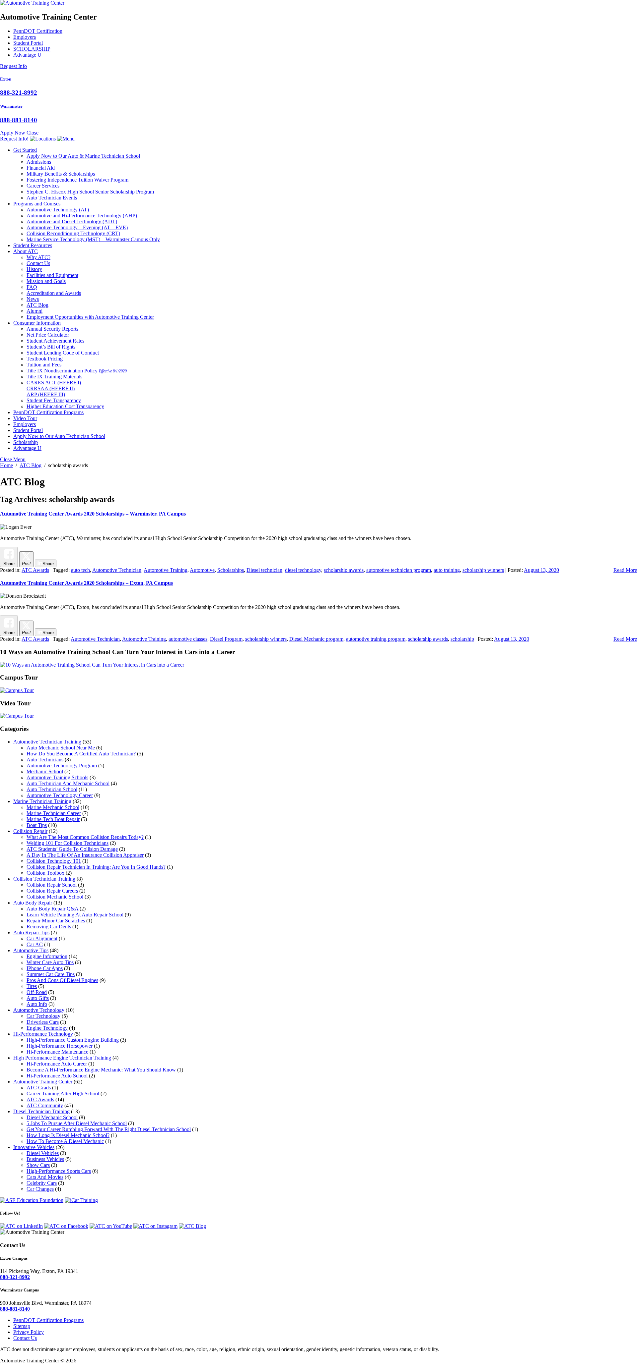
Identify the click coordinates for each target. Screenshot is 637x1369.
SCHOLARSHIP (31, 49)
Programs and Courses (36, 203)
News (33, 299)
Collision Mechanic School (55, 897)
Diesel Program (226, 639)
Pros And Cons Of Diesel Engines (62, 980)
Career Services (43, 186)
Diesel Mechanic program (316, 639)
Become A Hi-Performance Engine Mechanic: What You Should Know (101, 1069)
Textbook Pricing (45, 358)
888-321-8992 (18, 92)
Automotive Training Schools (57, 777)
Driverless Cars (43, 1022)
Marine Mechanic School (53, 807)
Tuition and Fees (44, 364)
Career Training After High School (63, 1093)
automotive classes (188, 639)
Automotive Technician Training (47, 741)
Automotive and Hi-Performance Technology (82, 215)
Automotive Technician (116, 570)
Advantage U (27, 55)
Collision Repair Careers (52, 891)
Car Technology (43, 1016)
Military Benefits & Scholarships (61, 174)
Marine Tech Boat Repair (53, 819)
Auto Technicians (45, 759)
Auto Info (37, 1004)
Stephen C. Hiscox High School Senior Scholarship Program (90, 191)
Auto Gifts (38, 998)
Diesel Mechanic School (52, 1117)
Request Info (13, 66)
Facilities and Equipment (52, 275)
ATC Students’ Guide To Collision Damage (72, 849)
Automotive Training (165, 570)
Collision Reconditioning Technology (73, 233)
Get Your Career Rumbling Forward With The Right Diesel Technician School (109, 1129)
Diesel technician (264, 570)
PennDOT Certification (37, 31)
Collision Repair (30, 831)
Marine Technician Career (54, 813)
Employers (24, 37)
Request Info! (14, 138)
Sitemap (21, 1326)
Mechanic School (45, 771)
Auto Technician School (52, 789)
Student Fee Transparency (54, 400)
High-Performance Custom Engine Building (73, 1040)
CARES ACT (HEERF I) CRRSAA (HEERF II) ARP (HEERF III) (54, 388)
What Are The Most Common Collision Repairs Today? (85, 837)
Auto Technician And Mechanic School (68, 783)
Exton (5, 79)
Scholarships (230, 570)
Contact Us (38, 263)
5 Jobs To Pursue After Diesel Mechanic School (77, 1123)
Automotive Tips (30, 950)
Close (32, 133)
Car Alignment (42, 938)
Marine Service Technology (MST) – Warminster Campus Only (93, 239)
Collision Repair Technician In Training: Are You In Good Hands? (96, 867)
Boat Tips (37, 825)
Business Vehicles (45, 1159)
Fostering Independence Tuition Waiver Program (77, 180)
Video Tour (25, 418)
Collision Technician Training (44, 879)
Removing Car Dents (49, 926)
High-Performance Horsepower (60, 1046)
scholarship (462, 639)
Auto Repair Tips (31, 932)
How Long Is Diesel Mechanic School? (68, 1135)
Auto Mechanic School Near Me (61, 747)
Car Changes (40, 1189)
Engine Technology (47, 1028)
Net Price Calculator (48, 335)
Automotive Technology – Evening (77, 227)
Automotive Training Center (42, 1081)
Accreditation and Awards (54, 293)
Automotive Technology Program (62, 765)
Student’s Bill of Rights (51, 347)
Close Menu (13, 459)
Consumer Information (37, 323)
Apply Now (12, 133)
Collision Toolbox (45, 873)
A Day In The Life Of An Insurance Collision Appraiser (85, 855)
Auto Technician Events (52, 197)
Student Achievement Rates (55, 341)
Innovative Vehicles (33, 1147)
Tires (32, 986)
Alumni (34, 311)
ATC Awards (35, 570)
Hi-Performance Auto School (57, 1075)
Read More (625, 570)
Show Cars (38, 1165)
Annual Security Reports (52, 329)
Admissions (39, 162)
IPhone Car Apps (45, 968)
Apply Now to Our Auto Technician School (59, 436)
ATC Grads (39, 1087)
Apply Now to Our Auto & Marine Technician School (83, 156)
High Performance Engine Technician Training (62, 1058)
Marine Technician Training (42, 801)
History (34, 269)
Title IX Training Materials (54, 376)
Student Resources (32, 245)
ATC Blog (37, 305)
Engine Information (47, 956)
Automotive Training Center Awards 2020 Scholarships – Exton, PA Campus (86, 583)
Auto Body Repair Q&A (52, 908)
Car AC (35, 944)
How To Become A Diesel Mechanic (65, 1141)
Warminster (11, 106)
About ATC (25, 251)
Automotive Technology (58, 209)
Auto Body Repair (32, 902)
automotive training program (375, 639)
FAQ (32, 287)
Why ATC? (38, 257)
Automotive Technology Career (60, 795)
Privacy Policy (28, 1332)
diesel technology (303, 570)
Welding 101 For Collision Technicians (67, 843)
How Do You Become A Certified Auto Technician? (81, 753)
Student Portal (28, 43)
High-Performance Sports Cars (59, 1171)
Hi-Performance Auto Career (57, 1064)
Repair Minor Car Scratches (56, 920)
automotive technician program (398, 570)
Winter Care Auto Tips (50, 962)
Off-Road (37, 992)
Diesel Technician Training (41, 1111)
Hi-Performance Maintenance (57, 1052)
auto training (447, 570)
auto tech (80, 570)
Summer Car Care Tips (51, 974)
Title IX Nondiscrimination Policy (77, 370)
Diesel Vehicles (43, 1153)
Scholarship (25, 442)
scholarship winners (483, 570)
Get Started (25, 150)
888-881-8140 (18, 120)
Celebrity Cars (42, 1183)
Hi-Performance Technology (43, 1034)
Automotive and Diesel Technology (72, 221)
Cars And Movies (45, 1177)
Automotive (202, 570)
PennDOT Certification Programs (48, 412)
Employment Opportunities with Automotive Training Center (90, 317)
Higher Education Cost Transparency (65, 406)
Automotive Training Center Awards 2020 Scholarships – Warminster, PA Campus (93, 514)
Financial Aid (41, 168)
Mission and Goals (46, 281)
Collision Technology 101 (54, 861)
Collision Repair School (52, 885)
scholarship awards (344, 570)
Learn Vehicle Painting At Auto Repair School (75, 914)
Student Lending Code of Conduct (63, 353)
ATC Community (45, 1105)
